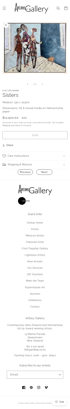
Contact (35, 306)
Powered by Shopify (44, 403)
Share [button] (9, 145)
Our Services (35, 268)
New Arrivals (34, 261)
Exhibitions (35, 300)
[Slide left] (27, 84)
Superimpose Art (35, 287)
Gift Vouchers (35, 274)
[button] (4, 8)
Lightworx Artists (35, 255)
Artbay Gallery (30, 403)
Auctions (35, 293)
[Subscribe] (59, 375)
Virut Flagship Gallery (35, 248)
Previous (25, 172)
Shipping (6, 125)
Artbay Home (35, 222)
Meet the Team (35, 280)
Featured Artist (35, 242)
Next (44, 172)
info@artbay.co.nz (35, 349)
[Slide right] (42, 84)
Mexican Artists (35, 235)
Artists (35, 229)
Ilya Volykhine (11, 91)
